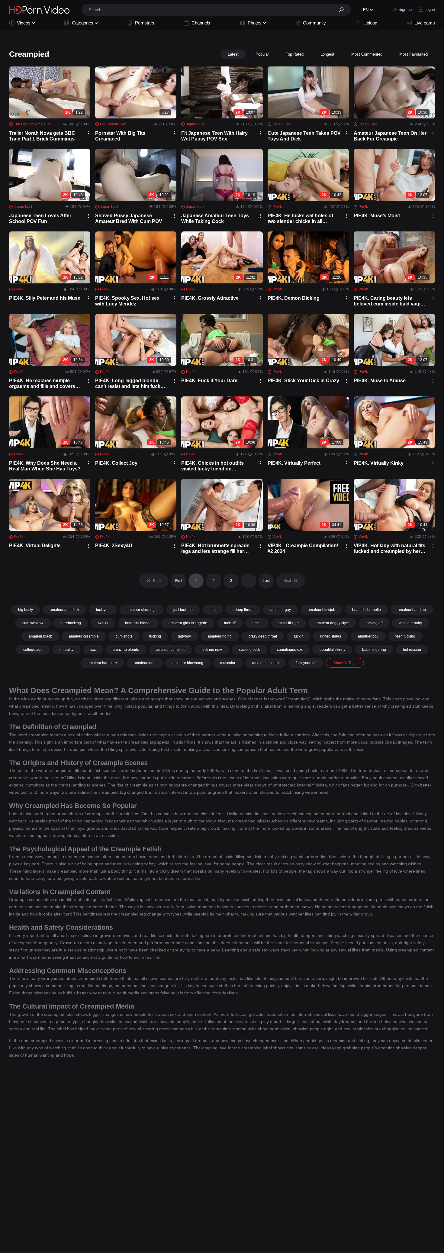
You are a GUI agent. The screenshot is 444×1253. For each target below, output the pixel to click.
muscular (227, 663)
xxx (93, 649)
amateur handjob (412, 610)
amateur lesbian (265, 663)
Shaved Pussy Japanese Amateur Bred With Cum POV (128, 218)
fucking (155, 636)
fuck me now (211, 649)
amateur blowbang (187, 663)
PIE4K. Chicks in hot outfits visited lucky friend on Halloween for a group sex (212, 466)
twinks (103, 623)
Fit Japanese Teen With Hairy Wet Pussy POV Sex (214, 136)
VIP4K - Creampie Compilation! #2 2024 (303, 548)
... (248, 581)
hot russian (412, 649)
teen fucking (405, 636)
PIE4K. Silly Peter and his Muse (44, 298)
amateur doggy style (332, 623)
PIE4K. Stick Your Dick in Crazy (303, 380)
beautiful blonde (138, 623)
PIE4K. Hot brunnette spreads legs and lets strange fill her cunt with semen (215, 548)
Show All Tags (344, 663)
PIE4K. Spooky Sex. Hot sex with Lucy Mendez (127, 300)
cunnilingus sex (290, 649)
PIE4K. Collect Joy (116, 463)
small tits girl (288, 623)
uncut (257, 623)
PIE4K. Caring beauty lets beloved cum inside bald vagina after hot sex (390, 301)
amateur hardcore (102, 663)
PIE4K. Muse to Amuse (380, 380)
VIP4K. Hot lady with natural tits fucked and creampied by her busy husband (389, 548)
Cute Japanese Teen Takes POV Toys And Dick (304, 136)
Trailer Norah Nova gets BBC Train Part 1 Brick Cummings (42, 136)
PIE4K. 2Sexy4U (113, 545)
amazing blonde (126, 649)
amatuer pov (368, 636)
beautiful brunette (366, 610)
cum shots (124, 636)
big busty (25, 610)
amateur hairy (410, 623)
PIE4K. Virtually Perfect (294, 463)
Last (266, 581)
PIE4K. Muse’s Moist (377, 215)
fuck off (230, 623)
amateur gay (280, 610)
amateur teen (145, 663)
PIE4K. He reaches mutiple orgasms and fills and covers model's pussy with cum (42, 383)
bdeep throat (243, 610)
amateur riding (220, 636)
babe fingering (374, 649)
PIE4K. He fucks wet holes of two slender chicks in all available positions (300, 218)
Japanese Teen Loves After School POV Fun (40, 218)
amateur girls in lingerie (188, 623)
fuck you (103, 610)
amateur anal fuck (64, 610)
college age (33, 649)
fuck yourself (306, 663)
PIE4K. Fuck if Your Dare (209, 380)
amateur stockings (141, 610)
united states (330, 636)
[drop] (88, 133)
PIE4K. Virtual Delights (35, 545)
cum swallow (32, 623)
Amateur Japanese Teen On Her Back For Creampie (390, 136)
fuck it (298, 636)
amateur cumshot (170, 649)
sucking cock (249, 649)
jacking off (374, 623)
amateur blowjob (321, 610)
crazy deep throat (263, 636)
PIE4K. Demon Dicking (294, 298)
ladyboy (184, 636)
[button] (343, 10)
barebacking (70, 623)
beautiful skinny (332, 649)
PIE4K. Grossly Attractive (210, 298)
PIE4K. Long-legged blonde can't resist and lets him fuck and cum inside (127, 383)
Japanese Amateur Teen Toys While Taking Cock (215, 218)
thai (213, 610)
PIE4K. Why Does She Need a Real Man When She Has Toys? (45, 465)
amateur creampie (84, 636)
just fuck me (183, 610)
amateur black (40, 636)
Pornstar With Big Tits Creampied (120, 136)
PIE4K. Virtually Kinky (379, 463)
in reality (66, 649)
